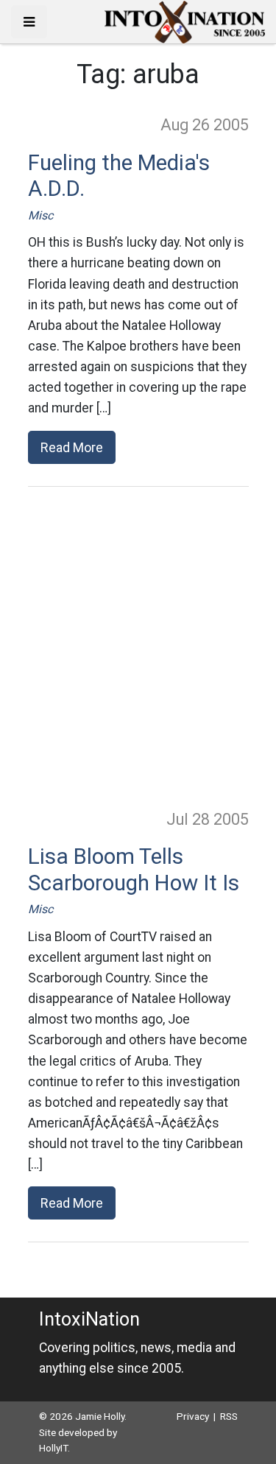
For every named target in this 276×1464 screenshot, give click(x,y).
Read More (71, 447)
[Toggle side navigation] (29, 21)
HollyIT (53, 1448)
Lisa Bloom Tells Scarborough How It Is (133, 869)
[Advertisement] (138, 647)
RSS (229, 1416)
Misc (40, 215)
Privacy (193, 1416)
